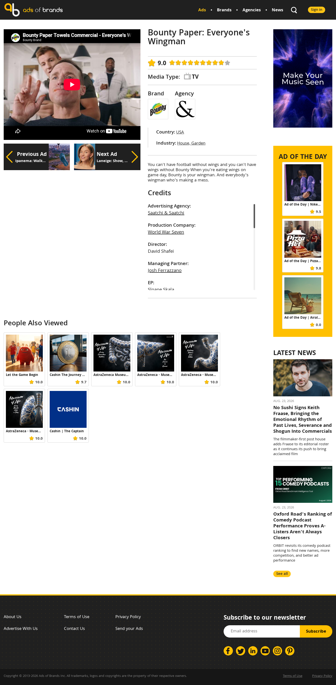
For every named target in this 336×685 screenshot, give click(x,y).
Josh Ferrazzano (165, 271)
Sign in (316, 10)
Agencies (252, 10)
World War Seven (166, 233)
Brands (224, 10)
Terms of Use (76, 617)
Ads (202, 10)
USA (180, 132)
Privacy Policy (128, 617)
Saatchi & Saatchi (166, 213)
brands (43, 10)
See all (282, 574)
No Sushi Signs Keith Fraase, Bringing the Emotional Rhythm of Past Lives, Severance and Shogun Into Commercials (302, 420)
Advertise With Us (21, 629)
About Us (12, 617)
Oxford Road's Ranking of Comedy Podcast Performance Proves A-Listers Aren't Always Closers (302, 526)
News (277, 10)
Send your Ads (129, 629)
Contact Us (74, 629)
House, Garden (191, 143)
